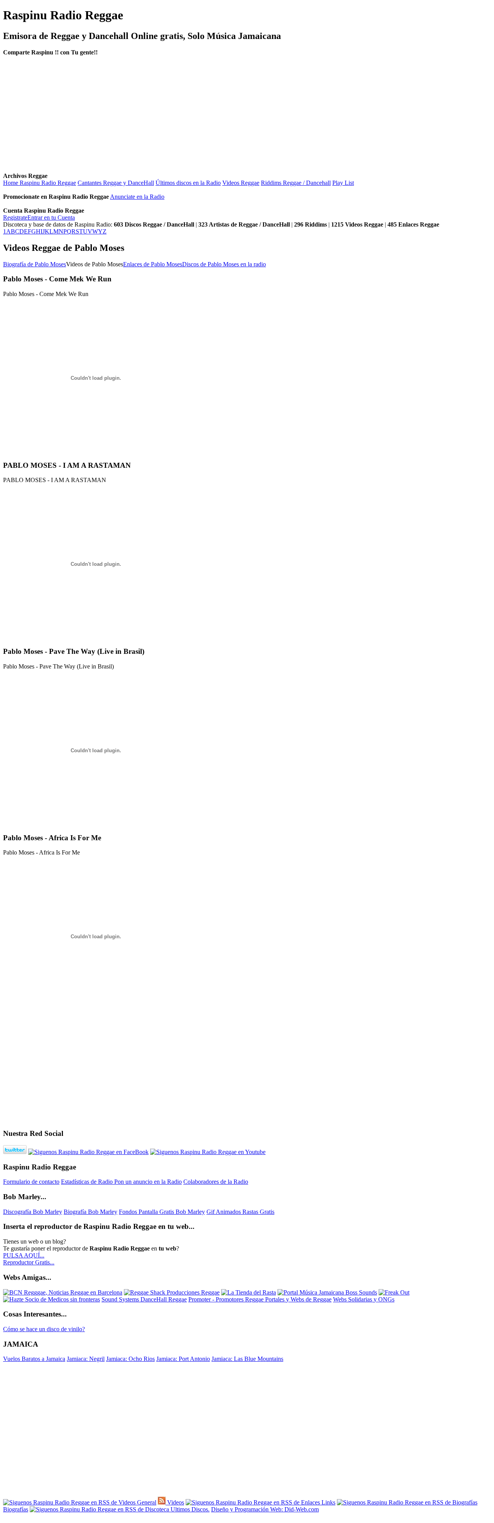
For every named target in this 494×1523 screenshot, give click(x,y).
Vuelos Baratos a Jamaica (34, 1358)
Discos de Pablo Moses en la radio (224, 264)
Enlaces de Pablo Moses (152, 264)
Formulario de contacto (31, 1181)
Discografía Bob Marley (32, 1211)
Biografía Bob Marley (90, 1211)
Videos (175, 1502)
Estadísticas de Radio (87, 1181)
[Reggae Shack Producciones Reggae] (172, 1292)
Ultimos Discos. (189, 1509)
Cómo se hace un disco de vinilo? (44, 1329)
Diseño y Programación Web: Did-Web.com (265, 1509)
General (145, 1502)
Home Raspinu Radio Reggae (39, 182)
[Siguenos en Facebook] (88, 1152)
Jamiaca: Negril (86, 1358)
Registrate (15, 217)
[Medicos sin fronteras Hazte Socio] (51, 1299)
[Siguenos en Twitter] (15, 1152)
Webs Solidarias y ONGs (363, 1299)
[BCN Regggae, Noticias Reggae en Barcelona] (62, 1292)
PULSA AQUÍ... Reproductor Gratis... (28, 1259)
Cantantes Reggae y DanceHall (116, 182)
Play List (343, 182)
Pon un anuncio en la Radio (148, 1181)
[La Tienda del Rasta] (248, 1292)
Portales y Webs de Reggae (298, 1299)
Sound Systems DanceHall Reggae (144, 1299)
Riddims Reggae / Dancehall (296, 182)
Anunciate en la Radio (137, 196)
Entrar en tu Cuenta (51, 217)
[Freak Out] (394, 1292)
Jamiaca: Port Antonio (183, 1358)
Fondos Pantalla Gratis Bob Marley (162, 1211)
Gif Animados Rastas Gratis (240, 1211)
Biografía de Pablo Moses (34, 264)
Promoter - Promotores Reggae (226, 1299)
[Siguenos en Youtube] (208, 1152)
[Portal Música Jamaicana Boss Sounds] (327, 1292)
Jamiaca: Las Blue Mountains (247, 1358)
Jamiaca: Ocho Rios (130, 1358)
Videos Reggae (240, 182)
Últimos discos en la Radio (188, 182)
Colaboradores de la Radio (215, 1181)
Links (327, 1502)
